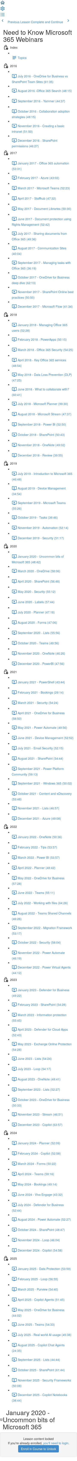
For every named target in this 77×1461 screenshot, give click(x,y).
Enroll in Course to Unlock (38, 1449)
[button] (2, 4)
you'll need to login (55, 1443)
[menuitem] (2, 10)
